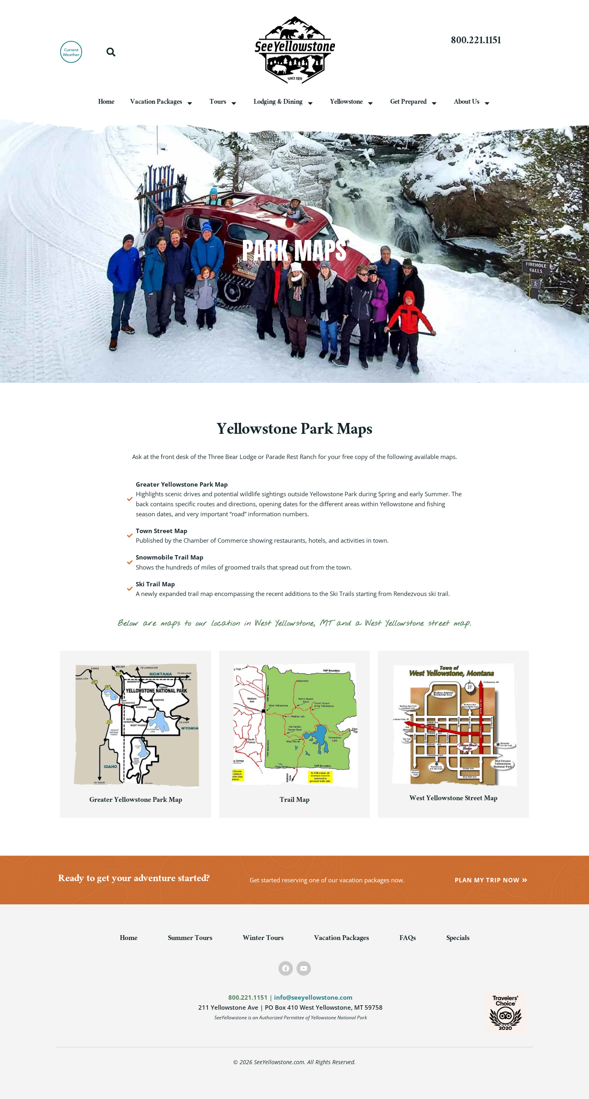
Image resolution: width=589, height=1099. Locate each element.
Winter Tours (263, 939)
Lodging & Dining (278, 102)
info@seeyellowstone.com (313, 997)
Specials (458, 939)
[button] (111, 52)
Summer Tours (190, 939)
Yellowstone (346, 102)
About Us (466, 102)
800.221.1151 (476, 42)
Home (106, 102)
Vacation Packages (156, 102)
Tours (218, 102)
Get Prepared (408, 102)
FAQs (407, 939)
